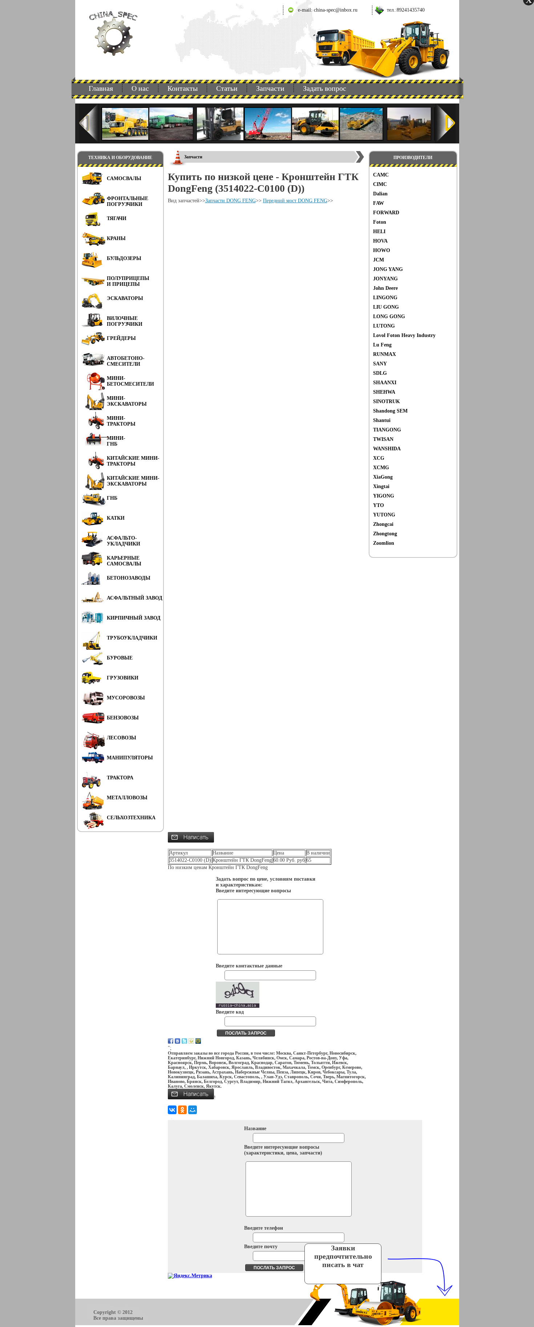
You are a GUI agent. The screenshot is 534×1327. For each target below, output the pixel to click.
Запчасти (270, 88)
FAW (378, 203)
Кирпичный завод (134, 618)
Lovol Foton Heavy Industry (404, 335)
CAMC (381, 175)
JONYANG (385, 278)
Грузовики (122, 678)
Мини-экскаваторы (127, 401)
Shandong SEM (390, 411)
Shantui (382, 420)
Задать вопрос (324, 88)
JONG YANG (388, 269)
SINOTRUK (386, 401)
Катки (116, 518)
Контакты (182, 88)
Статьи (227, 88)
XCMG (381, 467)
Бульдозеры (124, 258)
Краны (116, 238)
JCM (378, 260)
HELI (379, 231)
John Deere (385, 288)
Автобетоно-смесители (126, 361)
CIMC (380, 184)
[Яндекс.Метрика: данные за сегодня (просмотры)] (190, 1276)
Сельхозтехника (131, 817)
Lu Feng (382, 345)
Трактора (120, 777)
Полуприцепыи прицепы (128, 281)
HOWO (381, 250)
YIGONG (383, 496)
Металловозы (127, 797)
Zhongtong (385, 533)
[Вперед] (445, 123)
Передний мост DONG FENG (295, 200)
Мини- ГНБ (116, 441)
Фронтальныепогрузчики (127, 201)
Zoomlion (383, 543)
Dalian (380, 193)
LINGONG (385, 297)
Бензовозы (123, 718)
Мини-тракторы (121, 421)
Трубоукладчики (132, 638)
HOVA (380, 241)
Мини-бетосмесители (130, 381)
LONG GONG (389, 316)
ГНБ (112, 498)
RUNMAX (384, 354)
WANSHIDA (387, 448)
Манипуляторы (130, 757)
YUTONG (384, 515)
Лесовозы (121, 737)
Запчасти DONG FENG (230, 200)
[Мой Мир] (192, 1109)
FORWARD (386, 212)
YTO (378, 505)
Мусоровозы (126, 698)
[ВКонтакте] (172, 1109)
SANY (380, 363)
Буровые (120, 658)
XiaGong (383, 477)
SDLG (380, 373)
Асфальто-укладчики (123, 541)
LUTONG (384, 326)
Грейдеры (121, 338)
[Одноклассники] (182, 1109)
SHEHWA (384, 392)
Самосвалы (124, 178)
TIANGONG (387, 430)
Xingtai (381, 486)
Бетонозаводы (128, 578)
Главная (101, 88)
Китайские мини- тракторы (133, 461)
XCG (378, 458)
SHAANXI (384, 382)
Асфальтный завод (134, 598)
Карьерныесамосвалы (124, 561)
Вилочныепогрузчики (124, 321)
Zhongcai (383, 524)
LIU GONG (386, 307)
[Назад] (89, 123)
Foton (379, 222)
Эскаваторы (125, 298)
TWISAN (383, 439)
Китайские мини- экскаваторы (133, 481)
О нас (140, 88)
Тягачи (116, 218)
